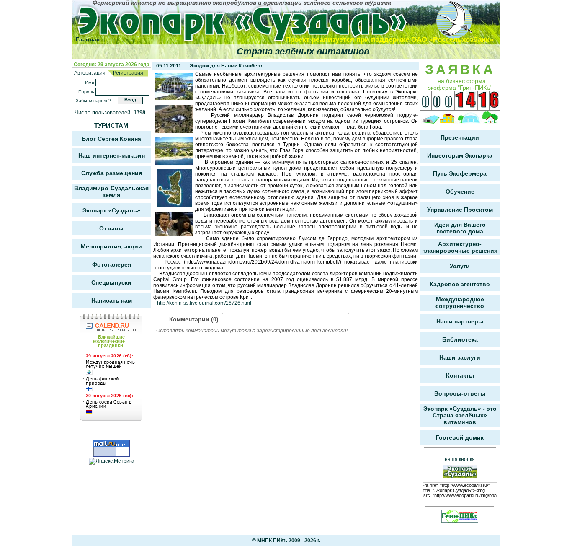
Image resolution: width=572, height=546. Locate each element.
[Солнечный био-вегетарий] (430, 118)
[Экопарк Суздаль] (263, 21)
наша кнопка (460, 459)
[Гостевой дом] (448, 118)
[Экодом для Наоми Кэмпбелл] (174, 98)
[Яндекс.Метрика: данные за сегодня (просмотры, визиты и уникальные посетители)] (111, 461)
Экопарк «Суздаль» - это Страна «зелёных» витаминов (460, 415)
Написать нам (111, 300)
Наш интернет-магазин (111, 155)
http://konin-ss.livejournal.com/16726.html (204, 303)
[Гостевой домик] (490, 118)
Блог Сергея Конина (111, 138)
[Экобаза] (469, 118)
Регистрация (127, 73)
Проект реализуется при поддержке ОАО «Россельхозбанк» (389, 40)
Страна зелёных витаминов (303, 51)
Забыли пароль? (93, 100)
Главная (88, 39)
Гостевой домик (460, 437)
